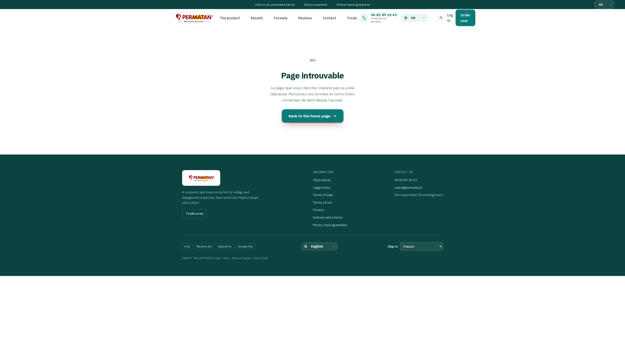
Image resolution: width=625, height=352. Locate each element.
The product (230, 18)
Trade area (194, 213)
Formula (281, 18)
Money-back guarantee (330, 225)
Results (257, 18)
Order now (465, 18)
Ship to (393, 246)
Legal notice (322, 187)
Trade (352, 18)
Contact (329, 18)
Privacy (318, 210)
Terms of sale (323, 195)
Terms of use (322, 202)
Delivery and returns (328, 217)
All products (322, 180)
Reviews (305, 18)
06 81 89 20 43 (406, 180)
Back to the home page (309, 115)
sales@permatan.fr (409, 187)
